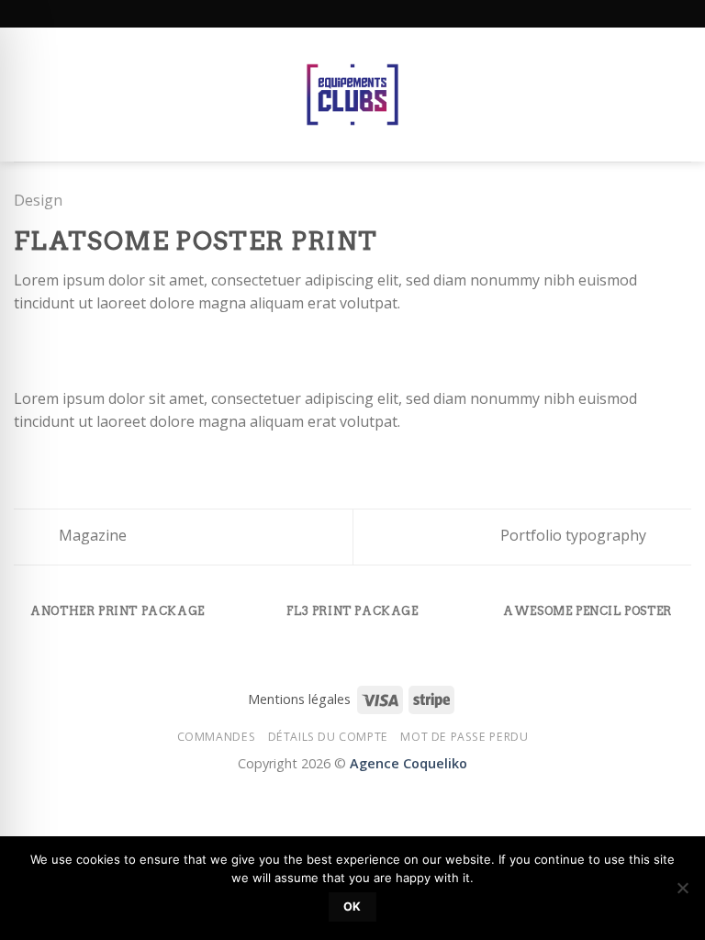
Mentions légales (299, 699)
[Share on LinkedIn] (136, 347)
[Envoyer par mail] (91, 347)
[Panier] (682, 94)
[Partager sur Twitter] (69, 347)
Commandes (216, 736)
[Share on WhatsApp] (24, 347)
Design (38, 200)
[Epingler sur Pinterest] (114, 347)
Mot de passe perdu (464, 736)
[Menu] (25, 94)
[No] (682, 893)
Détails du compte (328, 736)
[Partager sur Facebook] (47, 347)
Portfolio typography (575, 535)
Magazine (91, 535)
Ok (352, 906)
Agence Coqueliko (408, 763)
